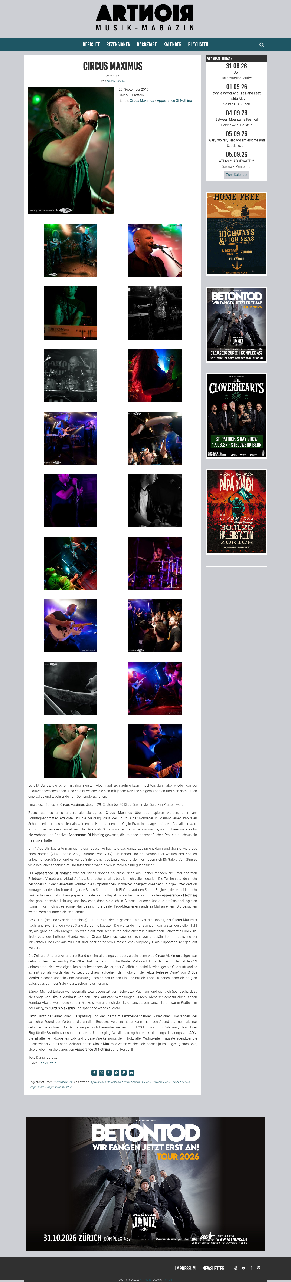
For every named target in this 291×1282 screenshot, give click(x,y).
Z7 (71, 1087)
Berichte (91, 44)
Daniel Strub (47, 1063)
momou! (168, 1279)
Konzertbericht (62, 1082)
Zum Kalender (236, 175)
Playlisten (198, 44)
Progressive (36, 1087)
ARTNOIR (145, 1279)
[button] (94, 1073)
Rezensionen (118, 44)
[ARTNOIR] (145, 32)
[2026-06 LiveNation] (236, 273)
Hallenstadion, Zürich (237, 71)
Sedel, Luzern (236, 139)
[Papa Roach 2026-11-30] (236, 552)
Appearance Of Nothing (105, 1082)
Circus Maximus (132, 1082)
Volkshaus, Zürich (236, 94)
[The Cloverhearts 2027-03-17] (236, 456)
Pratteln (185, 1082)
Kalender (172, 44)
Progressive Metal (56, 1087)
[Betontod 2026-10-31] (236, 360)
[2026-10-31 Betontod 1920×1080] (145, 1250)
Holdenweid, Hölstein (236, 118)
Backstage (147, 44)
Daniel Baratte (153, 1082)
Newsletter (213, 1268)
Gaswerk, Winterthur (236, 160)
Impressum (185, 1268)
